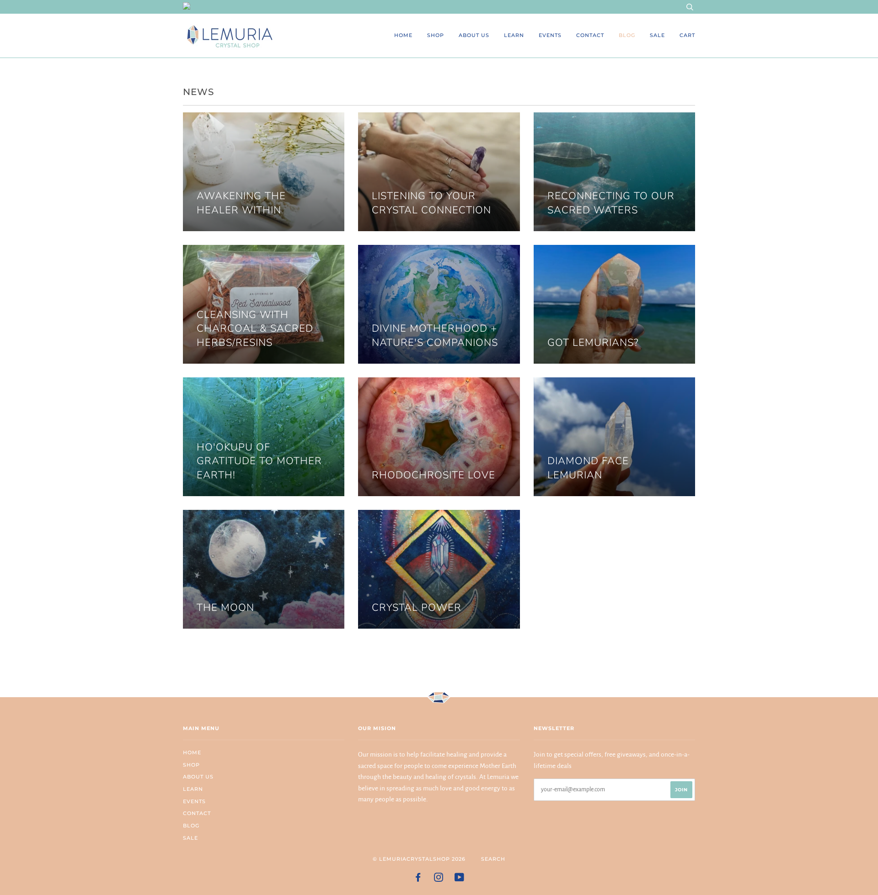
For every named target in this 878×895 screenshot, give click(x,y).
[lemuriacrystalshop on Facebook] (418, 879)
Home (403, 35)
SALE (657, 35)
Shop (435, 35)
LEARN (514, 35)
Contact (590, 35)
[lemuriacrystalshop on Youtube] (460, 879)
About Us (474, 35)
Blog (627, 35)
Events (550, 35)
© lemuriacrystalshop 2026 (419, 859)
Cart (687, 35)
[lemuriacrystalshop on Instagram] (439, 879)
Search (493, 859)
